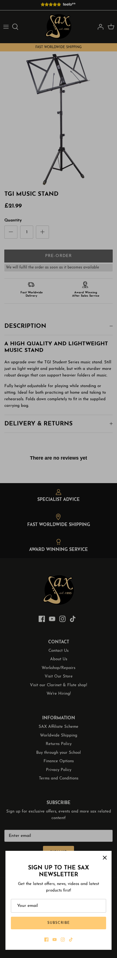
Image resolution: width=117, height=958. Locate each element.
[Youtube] (55, 939)
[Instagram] (63, 939)
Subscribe (58, 923)
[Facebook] (46, 939)
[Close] (105, 858)
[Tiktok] (71, 939)
